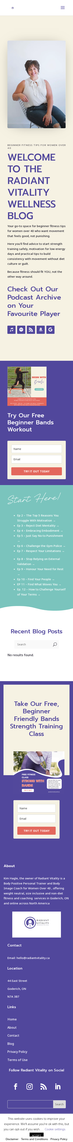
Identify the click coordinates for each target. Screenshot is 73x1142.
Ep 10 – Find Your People (34, 579)
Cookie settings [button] (55, 1129)
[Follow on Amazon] (41, 330)
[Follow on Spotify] (21, 330)
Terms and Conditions (34, 1139)
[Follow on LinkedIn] (57, 1086)
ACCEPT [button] (36, 1135)
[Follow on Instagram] (29, 1086)
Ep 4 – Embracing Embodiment (38, 530)
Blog (10, 1044)
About (12, 1027)
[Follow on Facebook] (15, 1086)
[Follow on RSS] (31, 330)
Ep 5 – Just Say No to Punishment (40, 536)
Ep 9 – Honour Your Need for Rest (40, 569)
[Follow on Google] (50, 330)
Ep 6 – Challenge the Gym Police (39, 546)
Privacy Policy (17, 1052)
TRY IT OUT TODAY (36, 471)
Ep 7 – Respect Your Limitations (39, 551)
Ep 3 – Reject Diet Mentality (36, 525)
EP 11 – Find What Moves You (37, 584)
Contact (13, 1035)
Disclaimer (12, 1139)
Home (12, 1019)
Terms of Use (17, 1060)
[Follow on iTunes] (11, 330)
